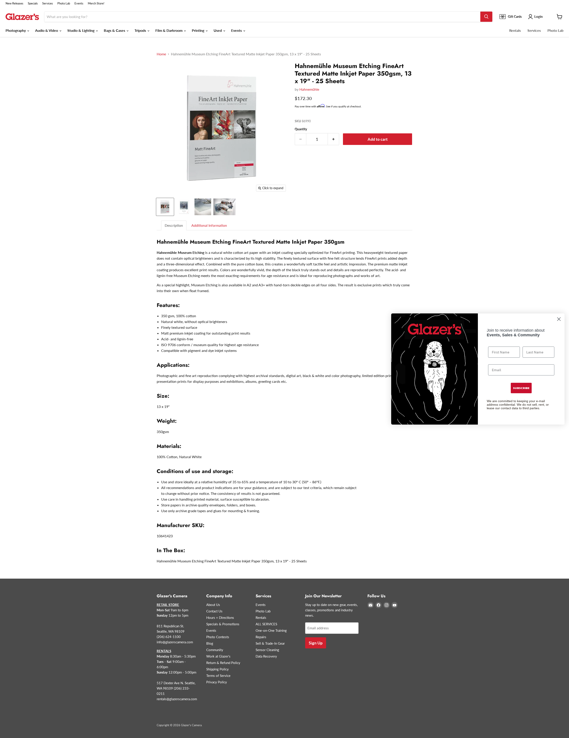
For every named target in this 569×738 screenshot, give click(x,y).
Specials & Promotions (222, 624)
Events (78, 3)
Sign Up (316, 642)
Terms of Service (218, 676)
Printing (198, 30)
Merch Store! (96, 3)
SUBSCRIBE (521, 388)
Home (161, 54)
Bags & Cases (115, 30)
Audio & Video (47, 30)
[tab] (174, 226)
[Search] (486, 17)
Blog (209, 643)
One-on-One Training (271, 630)
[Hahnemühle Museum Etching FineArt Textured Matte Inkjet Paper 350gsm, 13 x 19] (165, 207)
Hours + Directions (220, 618)
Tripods (140, 30)
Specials (33, 3)
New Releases (14, 3)
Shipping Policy (217, 669)
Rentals (515, 30)
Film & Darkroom (169, 30)
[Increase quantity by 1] (333, 139)
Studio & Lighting (81, 30)
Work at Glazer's (218, 656)
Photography (16, 30)
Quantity (301, 129)
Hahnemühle (309, 89)
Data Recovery (266, 656)
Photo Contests (217, 637)
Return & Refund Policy (223, 663)
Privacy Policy (216, 682)
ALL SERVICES (266, 624)
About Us (213, 605)
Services (47, 3)
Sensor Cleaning (267, 650)
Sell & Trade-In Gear (270, 643)
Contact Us (214, 611)
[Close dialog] (559, 319)
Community (214, 650)
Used (218, 30)
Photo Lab (63, 3)
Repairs (261, 637)
